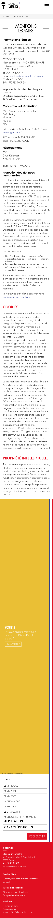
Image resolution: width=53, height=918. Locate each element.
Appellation (13, 821)
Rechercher (37, 836)
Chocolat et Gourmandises (22, 817)
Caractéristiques (18, 827)
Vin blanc (12, 791)
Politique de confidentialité (14, 895)
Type (7, 780)
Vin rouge (12, 785)
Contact (6, 882)
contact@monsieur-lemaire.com (26, 75)
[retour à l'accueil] (10, 5)
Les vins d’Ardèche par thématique (18, 912)
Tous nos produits (10, 905)
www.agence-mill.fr (12, 132)
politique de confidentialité (16, 296)
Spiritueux (11, 806)
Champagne (13, 801)
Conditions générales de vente (16, 892)
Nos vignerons (9, 909)
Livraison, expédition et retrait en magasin (21, 878)
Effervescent (13, 811)
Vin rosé (11, 796)
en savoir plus (13, 644)
